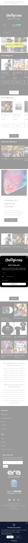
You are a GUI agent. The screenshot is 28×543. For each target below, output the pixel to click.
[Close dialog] (26, 257)
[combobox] (4, 276)
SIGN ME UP (14, 284)
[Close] (26, 523)
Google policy (8, 533)
